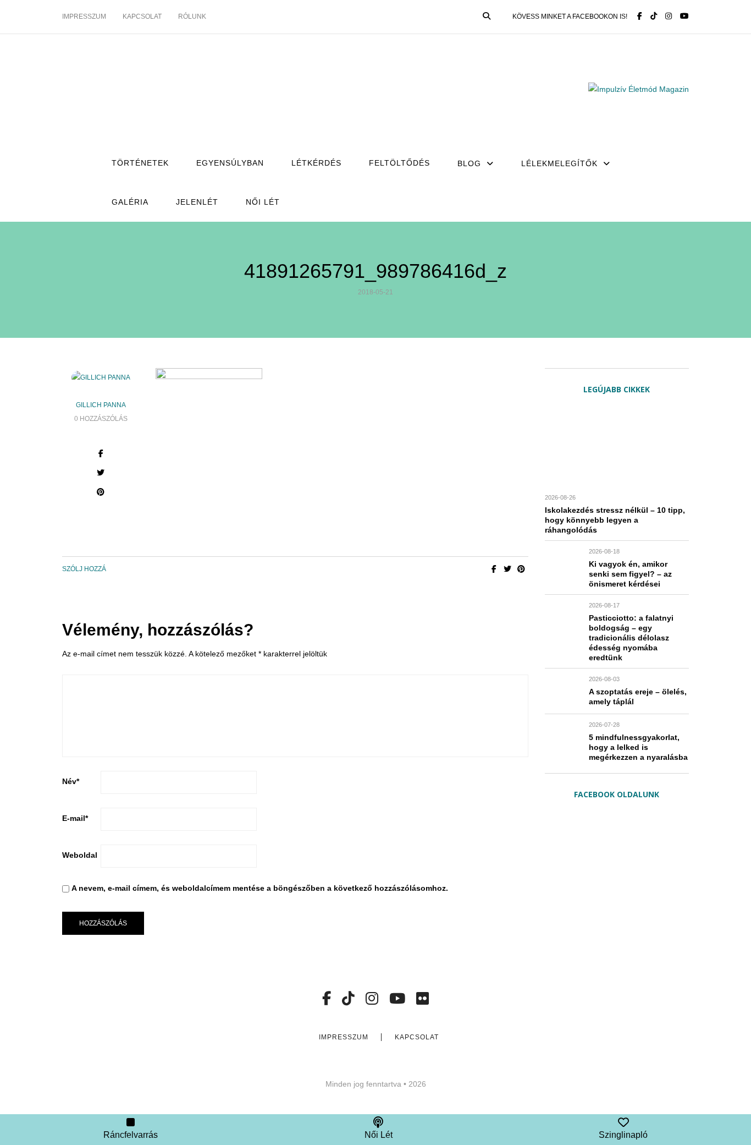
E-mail (75, 818)
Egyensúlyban (230, 162)
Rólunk (192, 16)
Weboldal (79, 855)
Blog (469, 163)
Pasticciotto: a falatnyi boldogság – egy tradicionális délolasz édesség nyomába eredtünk (631, 637)
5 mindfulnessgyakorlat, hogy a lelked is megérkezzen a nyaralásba (638, 747)
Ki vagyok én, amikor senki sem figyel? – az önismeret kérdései (630, 574)
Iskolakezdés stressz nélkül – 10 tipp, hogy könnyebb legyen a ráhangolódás (615, 520)
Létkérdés (316, 162)
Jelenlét (197, 202)
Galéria (130, 202)
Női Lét (263, 202)
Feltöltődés (399, 162)
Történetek (140, 162)
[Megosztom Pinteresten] (521, 568)
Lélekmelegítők (559, 163)
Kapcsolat (142, 16)
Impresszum (84, 16)
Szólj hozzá (84, 569)
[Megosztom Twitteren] (508, 568)
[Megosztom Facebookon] (494, 568)
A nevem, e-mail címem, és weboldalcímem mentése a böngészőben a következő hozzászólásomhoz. (259, 888)
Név (70, 781)
